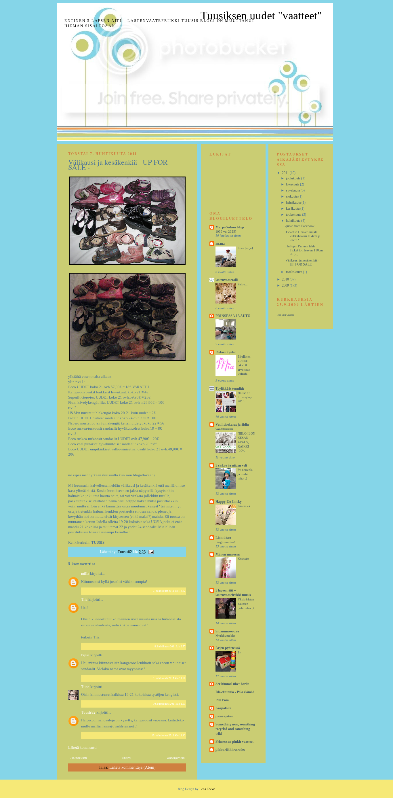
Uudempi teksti (78, 758)
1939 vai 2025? (225, 231)
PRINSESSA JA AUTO (232, 316)
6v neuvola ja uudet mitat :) (245, 474)
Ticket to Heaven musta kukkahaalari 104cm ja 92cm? (302, 236)
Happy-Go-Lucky (228, 502)
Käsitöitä (243, 558)
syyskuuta (293, 190)
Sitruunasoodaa (227, 631)
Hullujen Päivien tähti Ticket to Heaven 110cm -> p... (304, 250)
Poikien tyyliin (225, 352)
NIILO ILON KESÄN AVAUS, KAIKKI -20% (246, 442)
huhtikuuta (293, 221)
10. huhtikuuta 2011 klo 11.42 (169, 735)
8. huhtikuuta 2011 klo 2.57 (170, 646)
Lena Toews (207, 789)
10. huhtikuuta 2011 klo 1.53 (169, 703)
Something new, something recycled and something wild (235, 729)
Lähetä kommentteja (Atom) (132, 767)
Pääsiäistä (244, 506)
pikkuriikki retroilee (230, 750)
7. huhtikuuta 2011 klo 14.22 (169, 591)
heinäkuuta (294, 202)
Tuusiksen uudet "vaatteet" (261, 15)
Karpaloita (223, 708)
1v (239, 652)
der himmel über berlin (232, 684)
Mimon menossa (227, 554)
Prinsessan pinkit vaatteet (234, 742)
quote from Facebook (299, 226)
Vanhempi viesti (176, 758)
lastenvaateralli (226, 280)
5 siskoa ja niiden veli (231, 465)
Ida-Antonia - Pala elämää (234, 692)
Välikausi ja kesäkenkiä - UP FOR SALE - (302, 262)
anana (220, 244)
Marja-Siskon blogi (229, 227)
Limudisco (223, 538)
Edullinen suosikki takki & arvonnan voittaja (244, 365)
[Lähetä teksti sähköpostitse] (151, 551)
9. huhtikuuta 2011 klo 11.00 (169, 678)
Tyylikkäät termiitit (229, 388)
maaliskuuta (294, 272)
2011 (286, 173)
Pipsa (85, 655)
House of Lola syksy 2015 (245, 397)
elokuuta (292, 196)
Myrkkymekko (225, 635)
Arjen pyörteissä (227, 648)
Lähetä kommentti (82, 747)
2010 (286, 279)
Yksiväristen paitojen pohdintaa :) (246, 604)
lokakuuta (293, 184)
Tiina (85, 687)
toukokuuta (294, 215)
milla (85, 573)
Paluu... (243, 284)
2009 (286, 285)
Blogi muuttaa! (225, 542)
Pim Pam (222, 700)
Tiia (84, 599)
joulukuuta (293, 178)
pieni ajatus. (224, 716)
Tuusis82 (88, 712)
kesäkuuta (293, 208)
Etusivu (126, 757)
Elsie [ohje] (245, 248)
